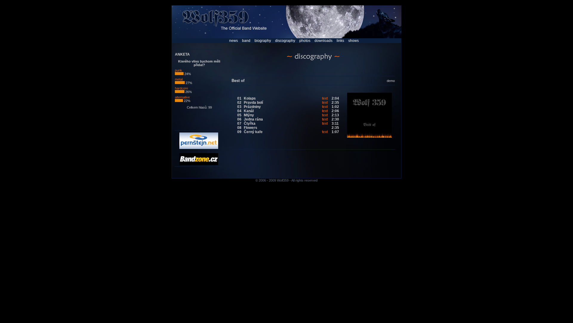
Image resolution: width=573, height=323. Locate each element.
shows (353, 41)
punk (178, 70)
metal (179, 79)
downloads (323, 41)
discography (285, 41)
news (233, 41)
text (325, 98)
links (340, 41)
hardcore (181, 88)
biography (263, 41)
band (246, 41)
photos (304, 41)
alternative (182, 97)
